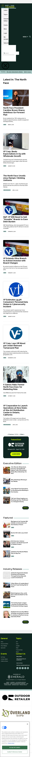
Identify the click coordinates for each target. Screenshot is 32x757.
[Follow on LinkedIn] (17, 668)
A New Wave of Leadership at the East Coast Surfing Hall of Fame (19, 585)
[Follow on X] (25, 668)
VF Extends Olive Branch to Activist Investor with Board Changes (14, 260)
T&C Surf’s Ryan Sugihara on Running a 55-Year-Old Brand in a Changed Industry (19, 500)
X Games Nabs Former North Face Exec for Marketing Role (13, 386)
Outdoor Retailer (4, 659)
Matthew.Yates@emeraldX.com (23, 665)
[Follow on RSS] (28, 668)
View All (25, 508)
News (5, 124)
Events (6, 25)
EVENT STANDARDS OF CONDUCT (17, 683)
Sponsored (3, 647)
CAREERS (12, 682)
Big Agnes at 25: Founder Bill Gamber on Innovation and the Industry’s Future (19, 523)
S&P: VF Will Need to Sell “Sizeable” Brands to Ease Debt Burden (15, 219)
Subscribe (7, 43)
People (17, 652)
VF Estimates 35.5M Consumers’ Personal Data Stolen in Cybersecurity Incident (15, 303)
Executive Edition (4, 643)
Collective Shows (4, 661)
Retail (17, 647)
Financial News (19, 649)
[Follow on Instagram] (20, 668)
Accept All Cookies (14, 747)
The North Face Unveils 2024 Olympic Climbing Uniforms (14, 177)
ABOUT (8, 682)
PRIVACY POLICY (23, 684)
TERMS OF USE (15, 684)
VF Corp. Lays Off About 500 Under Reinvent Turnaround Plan (14, 345)
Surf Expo (3, 657)
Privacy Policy (11, 743)
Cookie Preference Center (14, 752)
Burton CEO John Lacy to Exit (19, 533)
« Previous (11, 434)
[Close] (27, 724)
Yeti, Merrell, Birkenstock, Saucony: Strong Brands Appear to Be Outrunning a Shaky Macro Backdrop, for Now (19, 470)
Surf (17, 641)
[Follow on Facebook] (23, 668)
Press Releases (7, 190)
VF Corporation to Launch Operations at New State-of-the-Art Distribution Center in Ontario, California (15, 410)
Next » (22, 434)
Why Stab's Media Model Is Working (15, 72)
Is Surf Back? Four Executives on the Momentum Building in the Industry (19, 490)
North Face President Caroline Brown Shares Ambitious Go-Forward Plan (14, 111)
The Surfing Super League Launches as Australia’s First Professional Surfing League (19, 604)
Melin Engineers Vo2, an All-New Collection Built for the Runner (19, 594)
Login (5, 33)
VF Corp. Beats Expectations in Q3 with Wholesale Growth (14, 153)
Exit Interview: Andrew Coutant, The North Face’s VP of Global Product (19, 542)
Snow (17, 643)
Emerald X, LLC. (13, 679)
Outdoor (18, 645)
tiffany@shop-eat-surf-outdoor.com (21, 659)
